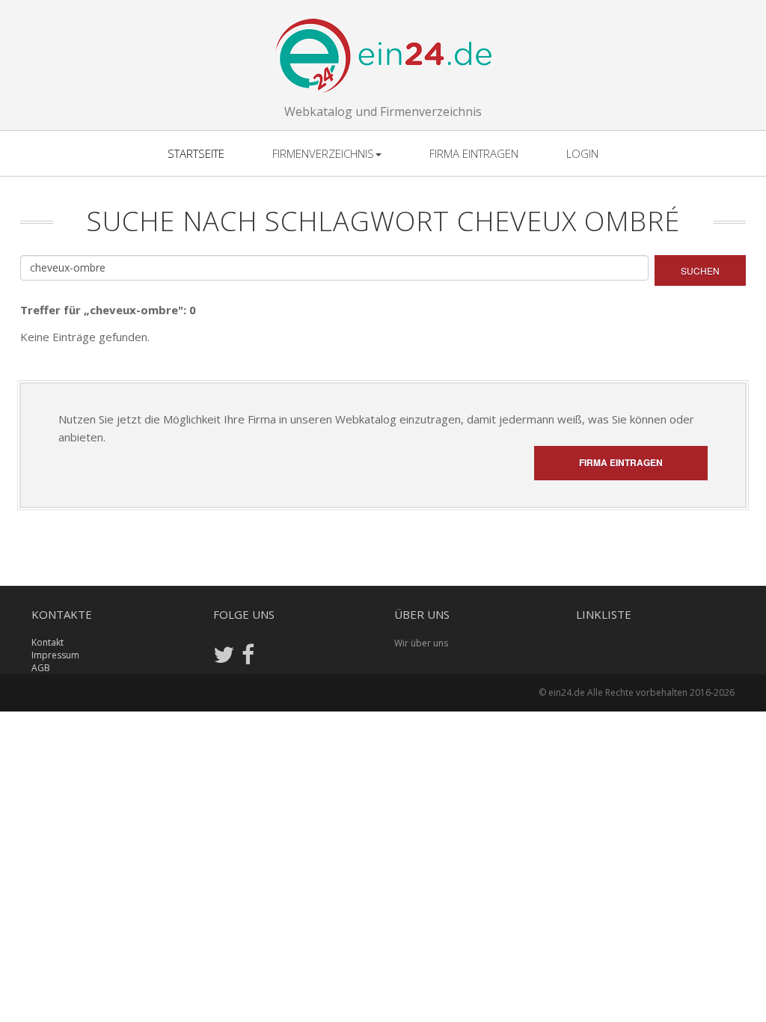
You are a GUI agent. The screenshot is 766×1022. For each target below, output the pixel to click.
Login (582, 153)
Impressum (55, 655)
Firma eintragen (473, 153)
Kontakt (47, 642)
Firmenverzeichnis (323, 153)
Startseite (196, 153)
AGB (40, 667)
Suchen (700, 270)
